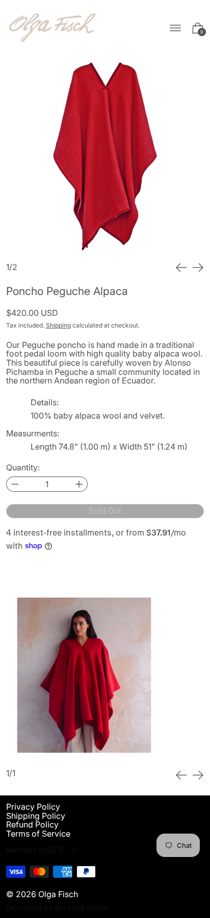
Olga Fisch (58, 894)
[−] (14, 484)
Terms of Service (38, 833)
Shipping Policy (35, 816)
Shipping (58, 325)
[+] (79, 484)
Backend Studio (81, 907)
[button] (105, 154)
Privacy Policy (33, 807)
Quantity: (23, 467)
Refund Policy (32, 824)
